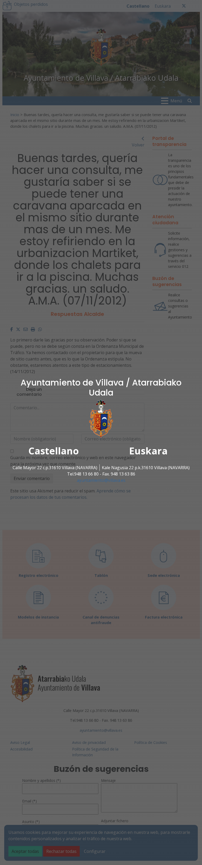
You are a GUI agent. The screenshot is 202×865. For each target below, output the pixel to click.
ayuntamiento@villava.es (101, 480)
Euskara (148, 450)
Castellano (53, 450)
